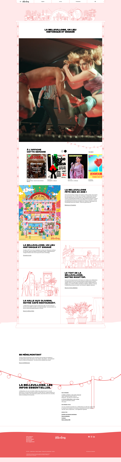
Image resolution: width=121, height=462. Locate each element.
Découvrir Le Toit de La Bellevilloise (71, 287)
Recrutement (29, 440)
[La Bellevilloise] (26, 1)
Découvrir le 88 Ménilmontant (24, 362)
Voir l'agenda (91, 151)
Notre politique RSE (66, 419)
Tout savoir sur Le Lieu (27, 255)
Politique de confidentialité (46, 451)
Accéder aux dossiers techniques (69, 414)
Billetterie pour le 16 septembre (70, 205)
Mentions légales (30, 439)
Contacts (64, 418)
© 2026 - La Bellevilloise (30, 451)
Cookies (53, 451)
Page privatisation (66, 416)
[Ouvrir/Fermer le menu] (20, 2)
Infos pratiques (29, 436)
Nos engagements (30, 441)
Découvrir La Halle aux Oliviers (28, 310)
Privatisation (29, 437)
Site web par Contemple (90, 451)
